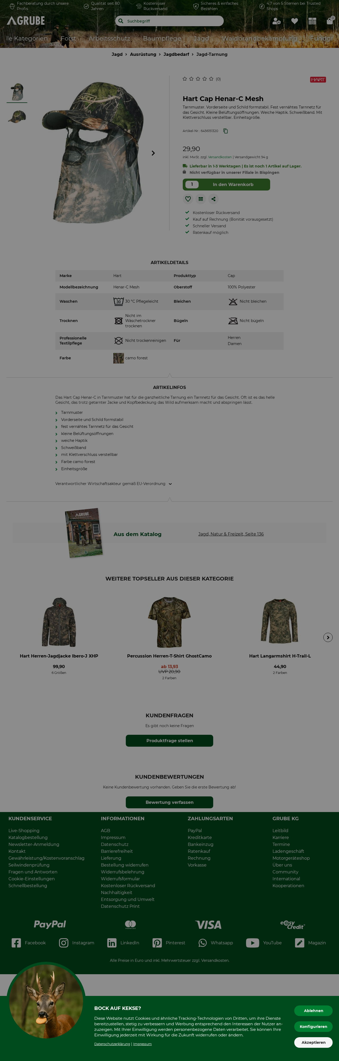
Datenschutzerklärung (112, 1044)
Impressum (142, 1044)
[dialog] (169, 530)
